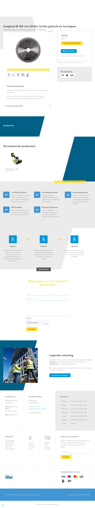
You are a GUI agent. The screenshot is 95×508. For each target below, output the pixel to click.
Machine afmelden (10, 449)
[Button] (63, 75)
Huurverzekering (9, 445)
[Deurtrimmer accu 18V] (16, 162)
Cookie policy (16, 494)
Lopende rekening (10, 442)
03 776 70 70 (37, 407)
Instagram (76, 494)
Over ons (31, 442)
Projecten (31, 447)
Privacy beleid (8, 494)
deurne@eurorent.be (11, 411)
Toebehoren (41, 29)
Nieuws (31, 449)
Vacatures (31, 445)
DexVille (56, 504)
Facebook (70, 494)
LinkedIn (82, 494)
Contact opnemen (10, 440)
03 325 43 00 (13, 407)
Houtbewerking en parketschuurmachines (19, 29)
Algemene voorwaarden (27, 494)
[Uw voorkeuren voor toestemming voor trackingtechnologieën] (2, 505)
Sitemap (37, 494)
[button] (47, 38)
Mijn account (8, 447)
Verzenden (32, 329)
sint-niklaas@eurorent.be (39, 409)
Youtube (88, 494)
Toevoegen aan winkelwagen (71, 43)
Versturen (66, 457)
